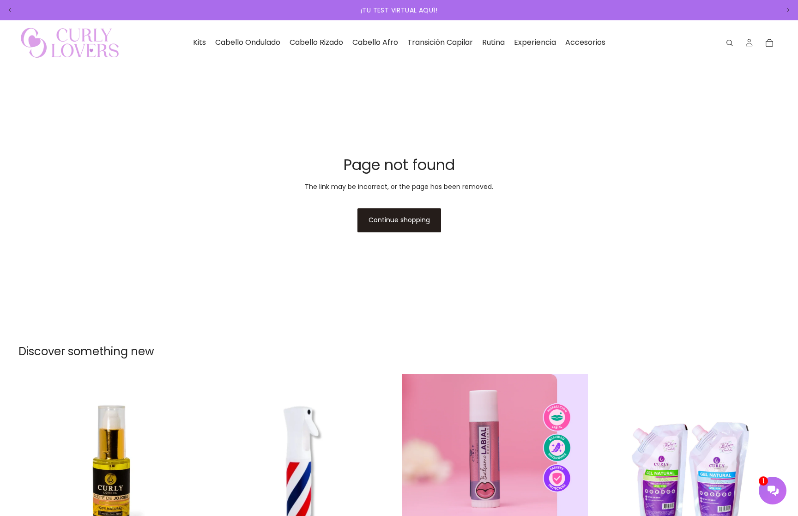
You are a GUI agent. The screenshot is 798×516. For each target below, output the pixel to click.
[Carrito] (769, 43)
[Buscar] (729, 43)
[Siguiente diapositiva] (788, 10)
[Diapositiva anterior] (10, 10)
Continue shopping (399, 220)
